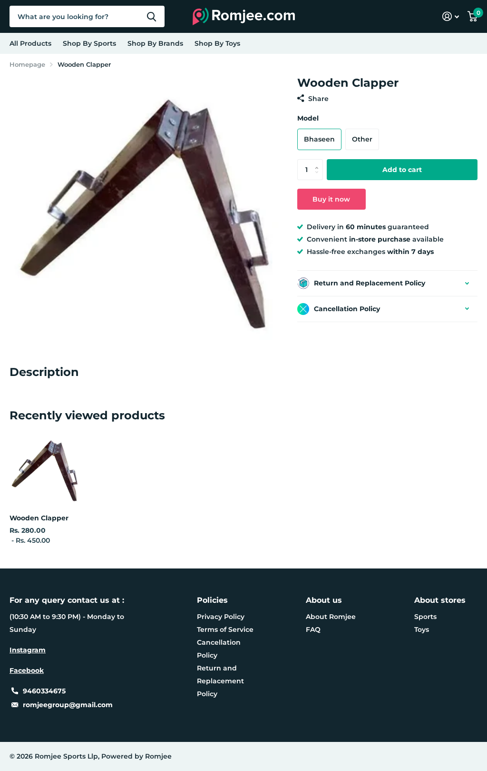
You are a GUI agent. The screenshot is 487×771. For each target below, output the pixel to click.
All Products (30, 43)
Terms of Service (225, 629)
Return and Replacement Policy (220, 681)
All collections (89, 43)
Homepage (27, 64)
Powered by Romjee (136, 756)
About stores (440, 600)
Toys (421, 629)
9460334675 (44, 691)
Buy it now (331, 199)
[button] (319, 162)
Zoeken (151, 16)
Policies (212, 600)
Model (308, 118)
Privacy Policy (220, 616)
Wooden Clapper (39, 518)
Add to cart (402, 169)
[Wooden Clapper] (45, 471)
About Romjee (331, 616)
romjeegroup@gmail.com (68, 704)
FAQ (313, 629)
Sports (425, 616)
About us (324, 600)
